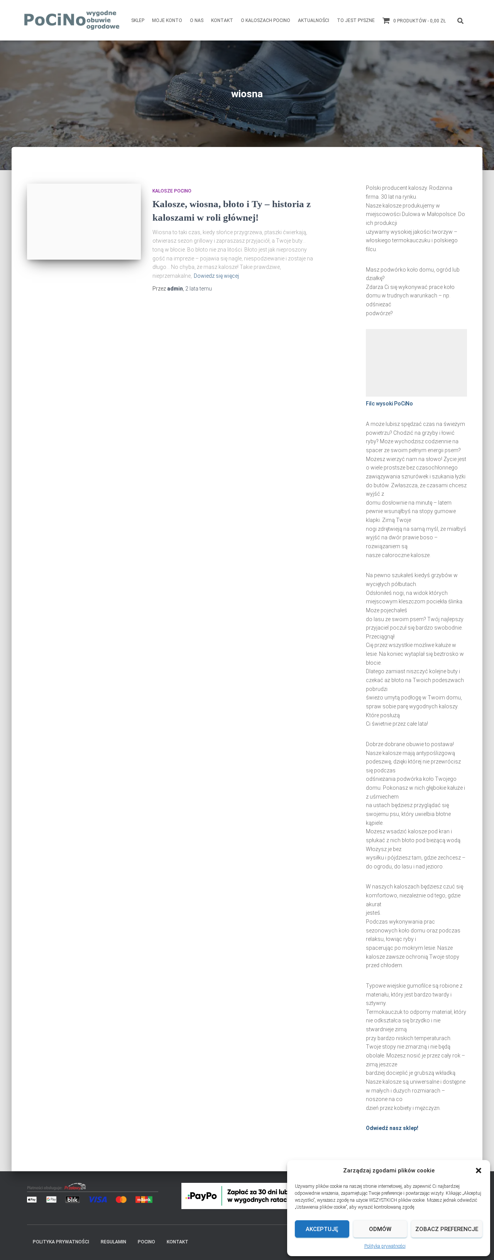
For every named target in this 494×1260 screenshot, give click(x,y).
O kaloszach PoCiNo (265, 20)
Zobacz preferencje (446, 1229)
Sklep (137, 20)
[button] (478, 1170)
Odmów (380, 1229)
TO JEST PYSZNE (356, 20)
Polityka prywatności (385, 1246)
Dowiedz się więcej (216, 276)
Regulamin (113, 1242)
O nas (196, 20)
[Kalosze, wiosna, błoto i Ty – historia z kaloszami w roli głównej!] (84, 222)
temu (198, 288)
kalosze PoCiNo (171, 191)
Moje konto (167, 20)
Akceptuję (322, 1229)
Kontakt (222, 20)
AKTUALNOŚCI (313, 20)
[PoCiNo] (72, 20)
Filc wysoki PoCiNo (389, 403)
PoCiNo (146, 1242)
